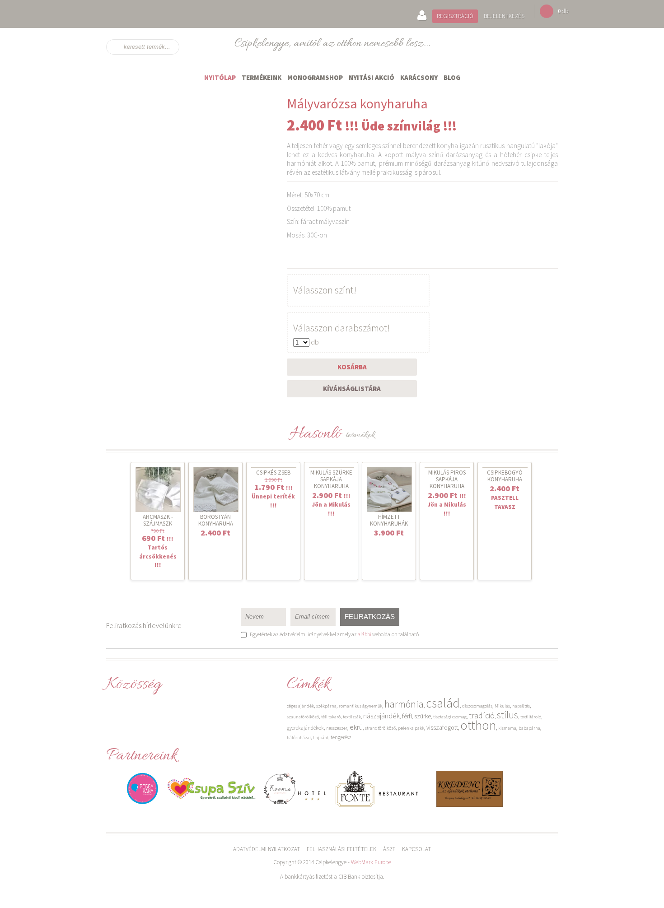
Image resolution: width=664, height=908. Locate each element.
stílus (507, 714)
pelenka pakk (411, 728)
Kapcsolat (416, 849)
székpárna (326, 706)
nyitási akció (371, 77)
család (443, 703)
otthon (478, 725)
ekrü (356, 726)
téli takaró (331, 717)
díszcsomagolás (477, 706)
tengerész (341, 737)
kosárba (352, 367)
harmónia (404, 704)
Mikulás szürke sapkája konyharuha (331, 479)
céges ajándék (300, 706)
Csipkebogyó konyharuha (505, 476)
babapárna (529, 728)
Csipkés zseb (273, 472)
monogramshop (315, 77)
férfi (407, 716)
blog (452, 77)
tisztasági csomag (450, 717)
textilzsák (352, 717)
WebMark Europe (371, 862)
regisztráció (455, 16)
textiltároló (530, 717)
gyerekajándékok (305, 727)
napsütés (521, 706)
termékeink (261, 77)
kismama (507, 728)
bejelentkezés (504, 16)
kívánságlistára (352, 388)
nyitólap (220, 77)
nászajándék (381, 715)
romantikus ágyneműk (360, 706)
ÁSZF (389, 849)
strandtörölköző (380, 728)
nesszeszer (336, 728)
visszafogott (442, 727)
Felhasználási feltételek (341, 849)
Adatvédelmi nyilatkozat (266, 849)
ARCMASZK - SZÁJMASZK (158, 520)
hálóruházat (299, 737)
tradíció (482, 715)
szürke (422, 716)
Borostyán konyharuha (215, 520)
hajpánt (320, 737)
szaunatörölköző (303, 717)
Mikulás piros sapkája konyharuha (447, 479)
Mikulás (502, 706)
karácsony (419, 77)
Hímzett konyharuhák (389, 520)
